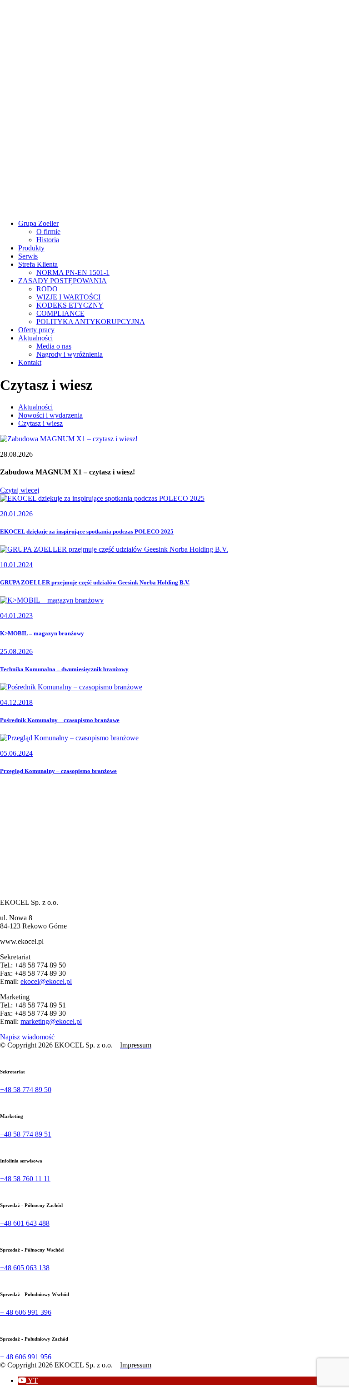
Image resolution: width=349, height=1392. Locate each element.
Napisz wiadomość (27, 1037)
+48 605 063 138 (25, 1268)
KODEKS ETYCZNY (70, 305)
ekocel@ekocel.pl (46, 981)
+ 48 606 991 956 (25, 1357)
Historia (47, 240)
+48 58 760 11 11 (25, 1178)
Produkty (31, 248)
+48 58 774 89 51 (25, 1134)
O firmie (48, 231)
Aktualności (35, 338)
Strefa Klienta (38, 264)
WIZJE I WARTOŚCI (68, 297)
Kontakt (29, 362)
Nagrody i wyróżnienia (69, 354)
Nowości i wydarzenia (50, 415)
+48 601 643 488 (25, 1223)
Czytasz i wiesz (40, 423)
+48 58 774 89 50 (25, 1089)
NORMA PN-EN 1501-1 (73, 272)
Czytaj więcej (19, 490)
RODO (47, 289)
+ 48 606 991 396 (25, 1312)
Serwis (28, 256)
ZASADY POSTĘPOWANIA (62, 280)
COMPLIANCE (60, 313)
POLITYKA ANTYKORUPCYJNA (90, 321)
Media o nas (53, 346)
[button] (28, 1380)
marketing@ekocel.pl (51, 1021)
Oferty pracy (36, 330)
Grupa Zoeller (38, 223)
